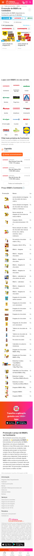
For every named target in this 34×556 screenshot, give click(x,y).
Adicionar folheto (6, 492)
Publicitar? (4, 481)
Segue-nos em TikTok (7, 507)
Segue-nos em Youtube (7, 505)
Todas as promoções (9, 6)
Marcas (3, 486)
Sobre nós (4, 490)
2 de (7, 25)
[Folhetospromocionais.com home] (13, 2)
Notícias (3, 494)
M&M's (18, 6)
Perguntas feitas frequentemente (10, 479)
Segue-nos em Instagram (8, 503)
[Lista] (26, 2)
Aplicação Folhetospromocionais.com (11, 488)
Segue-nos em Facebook (8, 501)
